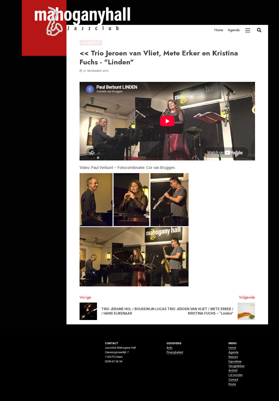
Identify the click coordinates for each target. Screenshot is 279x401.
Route (232, 384)
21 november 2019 (96, 71)
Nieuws (233, 356)
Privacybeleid (175, 352)
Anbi (169, 347)
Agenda (234, 30)
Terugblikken (236, 366)
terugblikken (90, 42)
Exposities (235, 361)
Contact (233, 379)
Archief (233, 370)
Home (218, 30)
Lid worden (235, 375)
